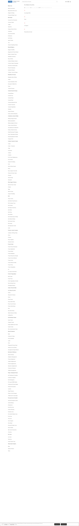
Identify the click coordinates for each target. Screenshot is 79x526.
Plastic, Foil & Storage (12, 393)
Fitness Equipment (11, 359)
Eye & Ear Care (11, 407)
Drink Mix (10, 26)
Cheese (9, 187)
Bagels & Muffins (11, 49)
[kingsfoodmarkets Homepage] (10, 2)
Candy (9, 143)
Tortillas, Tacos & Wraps (13, 72)
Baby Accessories (11, 8)
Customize (5, 524)
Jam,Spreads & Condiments (13, 127)
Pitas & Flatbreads (11, 67)
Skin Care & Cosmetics (12, 429)
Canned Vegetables (12, 107)
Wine (9, 450)
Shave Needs (10, 427)
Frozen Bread (10, 251)
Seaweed (10, 179)
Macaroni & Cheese (11, 294)
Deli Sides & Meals (11, 219)
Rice (9, 308)
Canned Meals (10, 97)
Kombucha (10, 35)
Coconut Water (11, 22)
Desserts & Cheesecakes (12, 65)
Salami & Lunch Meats (12, 347)
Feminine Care (10, 411)
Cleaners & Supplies (12, 377)
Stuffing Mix (10, 315)
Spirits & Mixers (11, 448)
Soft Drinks (10, 38)
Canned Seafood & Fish (12, 102)
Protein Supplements (12, 363)
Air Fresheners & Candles (13, 375)
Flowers (9, 237)
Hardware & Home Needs (13, 384)
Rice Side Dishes (11, 310)
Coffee (9, 24)
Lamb (9, 340)
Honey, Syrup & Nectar (12, 125)
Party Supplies (11, 239)
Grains (9, 292)
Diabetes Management (12, 357)
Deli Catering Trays (11, 203)
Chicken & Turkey (11, 336)
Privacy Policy (12, 524)
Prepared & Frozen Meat (12, 345)
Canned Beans (11, 93)
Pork (9, 343)
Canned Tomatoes (11, 104)
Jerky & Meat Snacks (12, 166)
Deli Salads (10, 214)
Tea (9, 42)
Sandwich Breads (11, 70)
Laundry (9, 388)
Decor (9, 235)
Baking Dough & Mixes (12, 118)
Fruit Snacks (10, 159)
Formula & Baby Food (12, 15)
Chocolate (10, 150)
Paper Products (11, 391)
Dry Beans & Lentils (12, 290)
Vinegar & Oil (10, 138)
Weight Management (12, 370)
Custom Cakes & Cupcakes (13, 63)
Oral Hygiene (10, 420)
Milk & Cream (10, 191)
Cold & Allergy (11, 402)
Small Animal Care (11, 441)
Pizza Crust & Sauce (12, 304)
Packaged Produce (11, 285)
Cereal (9, 79)
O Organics (26, 25)
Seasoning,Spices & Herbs (13, 136)
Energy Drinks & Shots (12, 29)
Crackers (9, 155)
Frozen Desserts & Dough (13, 255)
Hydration (10, 31)
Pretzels (9, 175)
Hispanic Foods (11, 322)
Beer (9, 446)
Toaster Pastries (11, 88)
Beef (9, 334)
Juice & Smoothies (11, 33)
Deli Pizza (10, 212)
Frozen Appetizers (11, 249)
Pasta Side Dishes (11, 301)
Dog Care (10, 439)
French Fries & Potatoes (12, 246)
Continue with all (63, 524)
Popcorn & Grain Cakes (12, 173)
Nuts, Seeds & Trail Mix (12, 170)
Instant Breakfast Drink (12, 81)
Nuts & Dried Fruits (11, 283)
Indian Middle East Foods (13, 324)
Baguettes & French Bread (13, 52)
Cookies (9, 152)
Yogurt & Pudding (11, 193)
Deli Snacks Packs (11, 221)
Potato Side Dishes (11, 306)
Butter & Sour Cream (12, 184)
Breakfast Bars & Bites (12, 77)
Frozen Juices (10, 260)
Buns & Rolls (10, 58)
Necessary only (57, 524)
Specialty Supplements (12, 366)
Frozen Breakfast (11, 253)
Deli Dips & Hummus (12, 207)
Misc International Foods (12, 329)
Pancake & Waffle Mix (12, 84)
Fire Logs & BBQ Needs (12, 382)
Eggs (9, 189)
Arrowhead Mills (27, 13)
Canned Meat (10, 100)
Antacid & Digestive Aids (13, 400)
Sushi (9, 228)
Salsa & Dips (10, 177)
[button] (16, 1)
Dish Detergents (11, 379)
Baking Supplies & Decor (12, 123)
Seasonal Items (11, 241)
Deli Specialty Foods (12, 225)
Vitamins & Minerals (12, 368)
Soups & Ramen (11, 111)
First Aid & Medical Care (12, 414)
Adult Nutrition (11, 354)
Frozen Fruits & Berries (12, 258)
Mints (9, 168)
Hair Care (10, 418)
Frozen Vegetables (11, 267)
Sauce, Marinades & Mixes (13, 134)
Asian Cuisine (10, 198)
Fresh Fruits (10, 278)
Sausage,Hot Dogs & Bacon (13, 349)
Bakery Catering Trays (12, 54)
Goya (25, 19)
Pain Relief (10, 423)
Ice (8, 269)
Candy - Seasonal (11, 146)
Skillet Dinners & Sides (12, 313)
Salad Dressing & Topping (13, 132)
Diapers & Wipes (11, 13)
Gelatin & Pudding (11, 161)
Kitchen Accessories (12, 386)
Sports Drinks (10, 40)
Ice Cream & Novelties (12, 271)
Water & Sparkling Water (13, 44)
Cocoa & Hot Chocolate (12, 20)
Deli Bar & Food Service (12, 201)
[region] (39, 524)
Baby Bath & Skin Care (12, 10)
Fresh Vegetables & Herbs (13, 281)
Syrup (9, 86)
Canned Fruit (10, 95)
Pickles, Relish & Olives (12, 129)
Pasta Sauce (10, 299)
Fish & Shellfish (11, 338)
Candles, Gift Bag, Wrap (12, 232)
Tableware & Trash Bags (13, 395)
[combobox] (39, 2)
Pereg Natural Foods (28, 31)
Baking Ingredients (11, 120)
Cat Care (9, 437)
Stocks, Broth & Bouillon (12, 113)
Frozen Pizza (10, 264)
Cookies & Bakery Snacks (13, 61)
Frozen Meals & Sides (12, 262)
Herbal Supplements (12, 361)
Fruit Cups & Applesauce (12, 157)
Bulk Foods (10, 276)
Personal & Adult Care (12, 425)
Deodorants (10, 405)
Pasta (9, 297)
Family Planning (11, 409)
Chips (9, 148)
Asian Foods (10, 320)
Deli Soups (10, 223)
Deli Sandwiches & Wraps (13, 216)
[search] (57, 1)
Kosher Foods (10, 326)
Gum (9, 164)
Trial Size (10, 432)
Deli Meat (10, 210)
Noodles (9, 109)
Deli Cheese (10, 205)
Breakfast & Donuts (12, 56)
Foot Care (10, 416)
